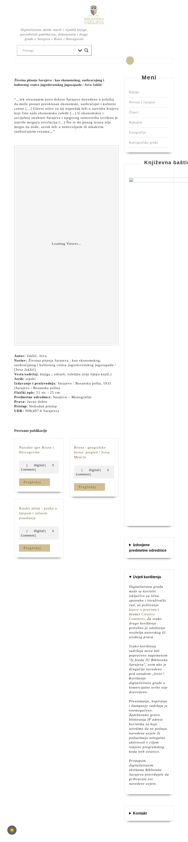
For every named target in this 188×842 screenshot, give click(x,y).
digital (39, 465)
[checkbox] (12, 830)
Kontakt (140, 813)
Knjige (134, 92)
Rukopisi (135, 122)
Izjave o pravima (143, 609)
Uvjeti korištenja (147, 577)
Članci (134, 112)
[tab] (130, 60)
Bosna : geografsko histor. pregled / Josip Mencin (92, 452)
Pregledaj (37, 482)
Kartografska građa (143, 142)
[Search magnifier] (86, 50)
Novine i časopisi (142, 102)
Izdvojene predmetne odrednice (147, 547)
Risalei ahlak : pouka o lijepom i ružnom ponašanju (38, 513)
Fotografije (137, 132)
